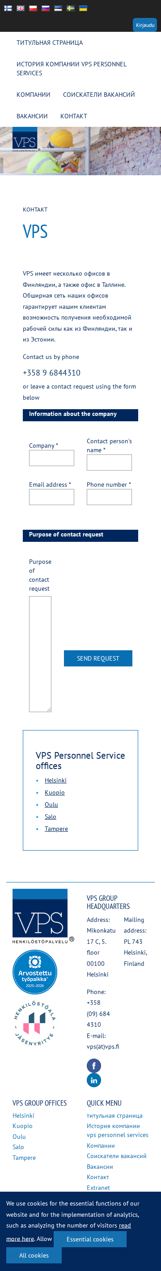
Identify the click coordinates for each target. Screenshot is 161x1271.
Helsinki (56, 780)
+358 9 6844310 (51, 372)
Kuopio (55, 792)
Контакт (73, 116)
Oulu (51, 804)
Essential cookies (90, 1239)
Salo (50, 817)
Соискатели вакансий (99, 95)
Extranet (98, 1188)
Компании (34, 95)
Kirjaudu (145, 25)
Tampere (56, 829)
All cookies (34, 1255)
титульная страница (50, 43)
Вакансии (32, 116)
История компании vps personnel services (71, 68)
